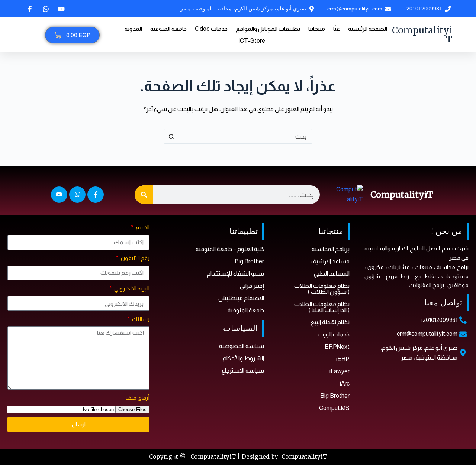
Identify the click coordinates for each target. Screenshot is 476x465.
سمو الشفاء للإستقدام (235, 273)
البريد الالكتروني (131, 288)
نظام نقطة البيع (330, 322)
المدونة (133, 29)
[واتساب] (45, 9)
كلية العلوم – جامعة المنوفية (230, 249)
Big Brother (335, 396)
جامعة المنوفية (168, 29)
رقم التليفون (134, 258)
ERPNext (337, 347)
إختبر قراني (252, 286)
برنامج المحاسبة (331, 249)
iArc (345, 383)
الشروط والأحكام (243, 358)
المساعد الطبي (332, 273)
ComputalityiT (422, 35)
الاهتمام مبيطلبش (241, 298)
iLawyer (339, 371)
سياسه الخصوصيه (241, 346)
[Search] (144, 194)
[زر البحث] (171, 136)
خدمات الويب (334, 334)
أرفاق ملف (137, 397)
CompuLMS (334, 408)
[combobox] (245, 136)
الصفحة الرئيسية (367, 29)
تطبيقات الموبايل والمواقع (268, 29)
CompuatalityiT (304, 456)
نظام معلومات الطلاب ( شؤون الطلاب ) (322, 289)
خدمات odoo (211, 29)
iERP (343, 359)
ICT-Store (251, 41)
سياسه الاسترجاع (243, 370)
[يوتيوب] (60, 9)
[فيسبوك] (29, 9)
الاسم (142, 227)
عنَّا (336, 29)
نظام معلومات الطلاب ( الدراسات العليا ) (322, 307)
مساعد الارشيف (330, 261)
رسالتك (140, 319)
